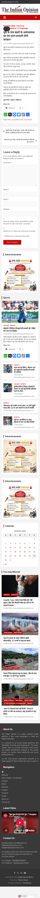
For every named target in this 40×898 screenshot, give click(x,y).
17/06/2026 (18, 425)
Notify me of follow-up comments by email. (19, 231)
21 (29, 552)
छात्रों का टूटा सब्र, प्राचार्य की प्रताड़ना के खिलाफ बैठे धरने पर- (19, 141)
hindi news (8, 633)
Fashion (4, 790)
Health (6, 595)
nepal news (29, 700)
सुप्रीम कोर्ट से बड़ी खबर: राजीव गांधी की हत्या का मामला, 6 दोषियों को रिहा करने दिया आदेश (20, 131)
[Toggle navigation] (5, 17)
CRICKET (6, 325)
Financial (5, 793)
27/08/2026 (7, 608)
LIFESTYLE (14, 595)
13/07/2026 (18, 394)
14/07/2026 (18, 375)
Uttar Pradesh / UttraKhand (15, 28)
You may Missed (11, 572)
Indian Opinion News (25, 877)
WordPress (27, 883)
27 (25, 556)
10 (10, 548)
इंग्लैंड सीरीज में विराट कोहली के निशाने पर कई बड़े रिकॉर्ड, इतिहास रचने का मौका (25, 388)
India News (18, 633)
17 (10, 552)
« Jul (5, 564)
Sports (6, 297)
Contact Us (6, 802)
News (9, 120)
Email (5, 199)
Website (6, 209)
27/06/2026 (7, 410)
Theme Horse (23, 880)
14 (29, 548)
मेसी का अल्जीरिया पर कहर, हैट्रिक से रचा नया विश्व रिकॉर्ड (24, 421)
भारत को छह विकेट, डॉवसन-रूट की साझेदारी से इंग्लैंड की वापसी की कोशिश (24, 369)
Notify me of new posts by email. (17, 236)
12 (20, 548)
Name (6, 190)
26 (20, 556)
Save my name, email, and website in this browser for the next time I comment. (18, 222)
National (19, 700)
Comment (7, 163)
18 (15, 552)
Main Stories (9, 700)
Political (20, 26)
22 (34, 552)
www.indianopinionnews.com (23, 43)
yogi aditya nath (17, 120)
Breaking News (9, 26)
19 (20, 552)
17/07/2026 (7, 334)
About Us (5, 799)
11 (15, 548)
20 (25, 552)
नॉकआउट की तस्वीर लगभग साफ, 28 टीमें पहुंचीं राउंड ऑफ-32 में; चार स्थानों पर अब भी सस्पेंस (19, 406)
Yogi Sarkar (28, 120)
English (24, 896)
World (16, 668)
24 (10, 556)
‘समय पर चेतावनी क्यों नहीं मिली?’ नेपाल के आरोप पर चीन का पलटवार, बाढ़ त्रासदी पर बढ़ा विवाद (19, 711)
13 (25, 548)
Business (5, 787)
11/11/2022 (7, 43)
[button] (6, 29)
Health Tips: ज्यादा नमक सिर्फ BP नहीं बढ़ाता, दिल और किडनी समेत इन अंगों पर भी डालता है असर (18, 602)
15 (34, 548)
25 (15, 556)
